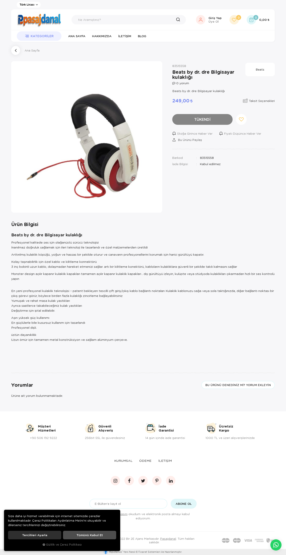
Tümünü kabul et (89, 535)
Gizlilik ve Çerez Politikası (64, 544)
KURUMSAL (123, 460)
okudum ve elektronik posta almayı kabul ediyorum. (146, 516)
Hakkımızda (101, 36)
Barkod (177, 158)
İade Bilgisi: (180, 164)
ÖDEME (145, 460)
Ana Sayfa (76, 36)
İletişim (124, 36)
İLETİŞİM (165, 460)
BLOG (142, 36)
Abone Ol (184, 504)
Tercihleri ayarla (34, 535)
